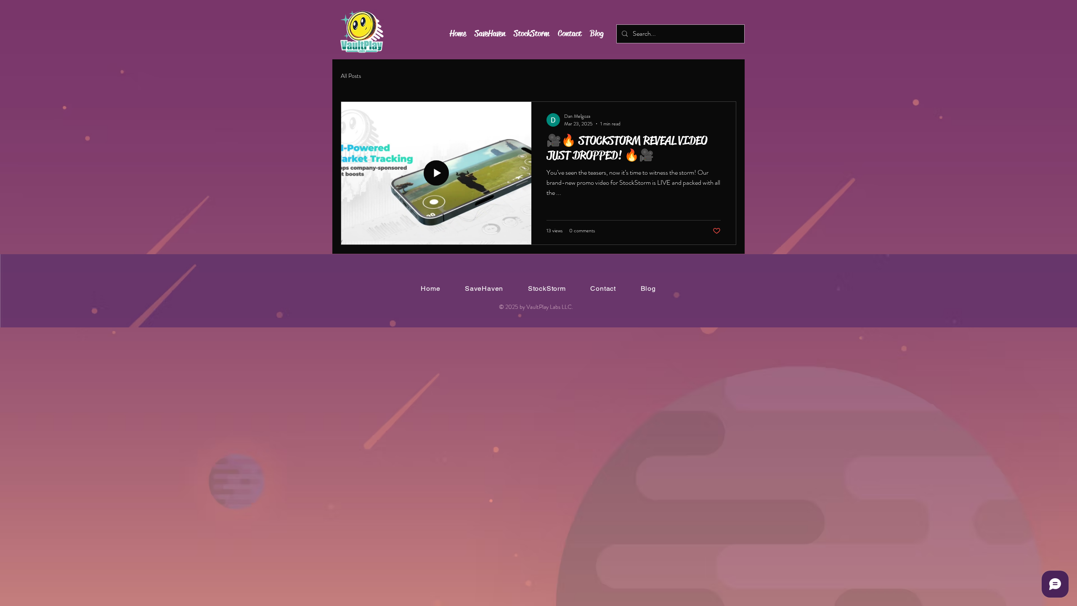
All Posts (351, 76)
